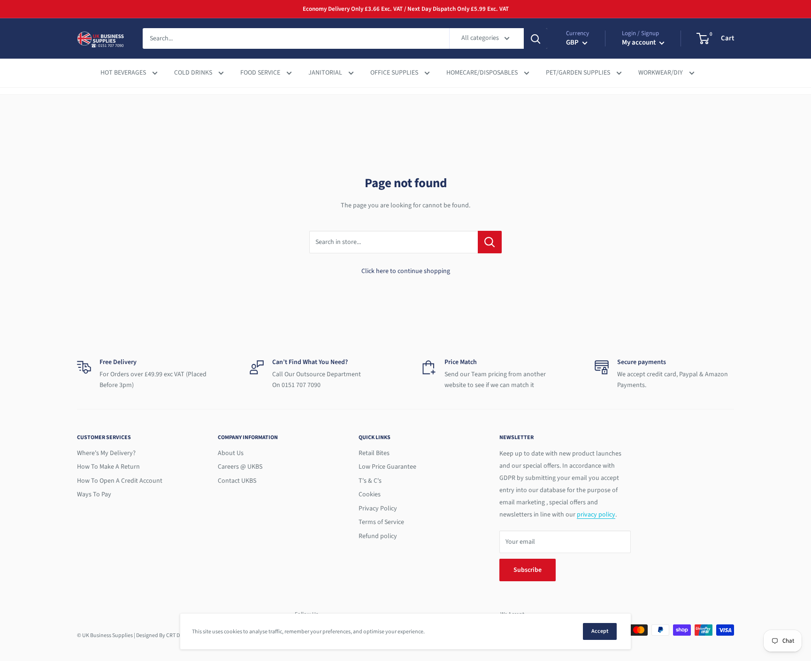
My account (639, 43)
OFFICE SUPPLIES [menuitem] (395, 73)
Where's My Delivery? (106, 453)
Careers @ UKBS (240, 466)
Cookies (370, 494)
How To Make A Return (108, 466)
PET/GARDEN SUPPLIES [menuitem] (579, 73)
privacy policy (596, 514)
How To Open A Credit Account (119, 481)
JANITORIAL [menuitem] (326, 73)
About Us (231, 453)
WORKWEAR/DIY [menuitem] (661, 73)
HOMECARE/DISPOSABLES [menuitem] (482, 73)
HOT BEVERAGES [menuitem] (123, 73)
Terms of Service (381, 522)
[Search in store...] (490, 242)
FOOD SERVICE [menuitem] (261, 73)
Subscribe (527, 570)
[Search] (535, 38)
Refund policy (378, 536)
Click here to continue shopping (405, 271)
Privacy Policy (378, 508)
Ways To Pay (94, 494)
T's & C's (370, 481)
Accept (599, 631)
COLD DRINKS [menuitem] (194, 73)
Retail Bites (374, 453)
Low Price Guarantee (387, 466)
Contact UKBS (237, 481)
